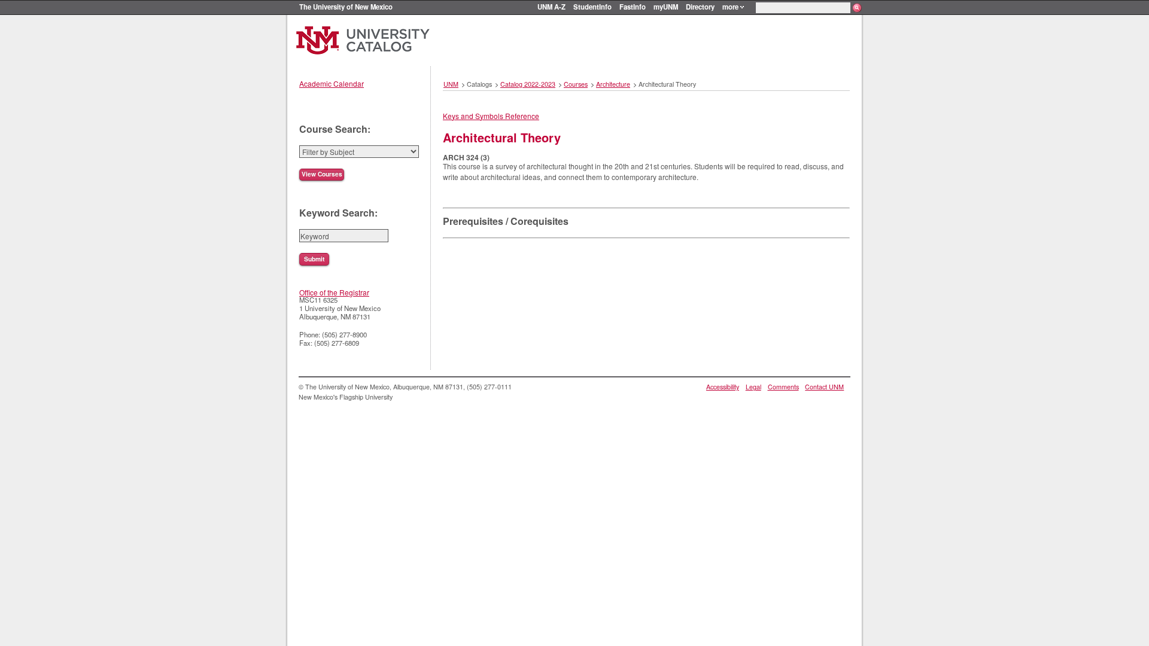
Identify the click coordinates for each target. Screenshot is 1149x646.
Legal (753, 386)
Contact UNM (824, 386)
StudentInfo (592, 6)
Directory (700, 6)
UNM (450, 84)
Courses (576, 84)
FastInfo (632, 6)
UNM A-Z (551, 6)
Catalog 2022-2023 (527, 84)
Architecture (613, 84)
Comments (783, 386)
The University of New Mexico (346, 6)
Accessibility (722, 386)
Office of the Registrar (334, 292)
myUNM (665, 6)
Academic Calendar (331, 83)
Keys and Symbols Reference (491, 116)
